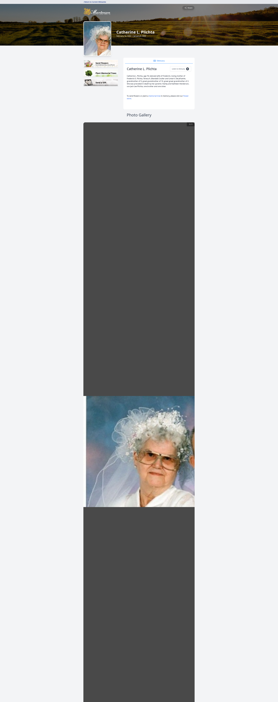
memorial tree (154, 96)
